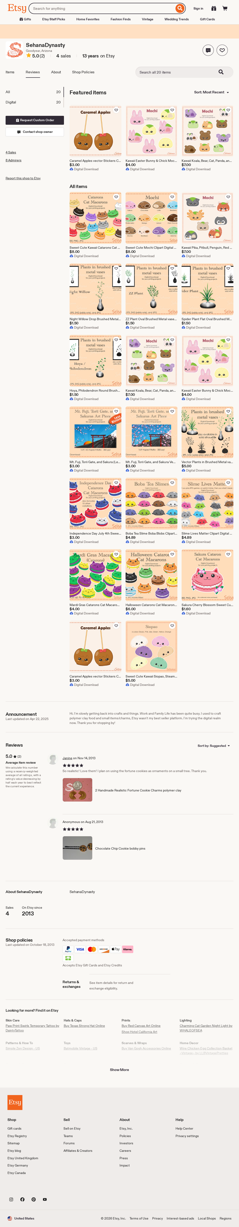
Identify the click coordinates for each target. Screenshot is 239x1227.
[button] (208, 50)
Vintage (147, 19)
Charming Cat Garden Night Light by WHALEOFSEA (206, 1028)
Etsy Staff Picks (53, 19)
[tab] (34, 92)
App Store (23, 1188)
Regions (226, 1218)
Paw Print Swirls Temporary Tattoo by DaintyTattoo (32, 1028)
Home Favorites (87, 19)
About (56, 72)
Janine (67, 758)
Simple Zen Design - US (23, 1048)
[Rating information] (29, 56)
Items (10, 72)
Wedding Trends (177, 19)
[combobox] (101, 8)
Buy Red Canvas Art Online (141, 1026)
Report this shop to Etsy (23, 178)
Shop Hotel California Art (139, 1032)
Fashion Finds (121, 19)
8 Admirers (13, 160)
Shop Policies (83, 72)
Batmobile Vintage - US (80, 1048)
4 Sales (11, 152)
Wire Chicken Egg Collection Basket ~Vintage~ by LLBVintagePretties (206, 1050)
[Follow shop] (222, 50)
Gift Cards (207, 19)
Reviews (33, 72)
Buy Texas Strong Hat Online (84, 1026)
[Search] (180, 8)
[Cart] (225, 8)
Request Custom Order (36, 120)
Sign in (198, 8)
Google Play (58, 1188)
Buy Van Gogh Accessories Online (146, 1048)
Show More (119, 1069)
